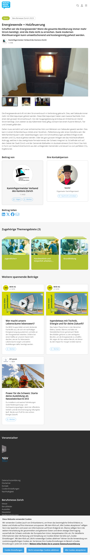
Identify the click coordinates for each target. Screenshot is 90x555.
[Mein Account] (82, 5)
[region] (45, 535)
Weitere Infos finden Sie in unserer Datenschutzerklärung (55, 544)
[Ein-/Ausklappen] (86, 5)
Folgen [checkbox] (18, 199)
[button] (10, 101)
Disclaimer (6, 483)
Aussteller (6, 509)
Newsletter (6, 512)
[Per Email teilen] (17, 214)
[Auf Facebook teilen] (12, 214)
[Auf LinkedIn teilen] (3, 214)
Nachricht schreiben (68, 196)
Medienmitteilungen (10, 515)
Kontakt (5, 486)
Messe (4, 503)
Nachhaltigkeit (8, 491)
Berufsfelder (7, 506)
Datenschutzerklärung (11, 480)
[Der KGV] (5, 459)
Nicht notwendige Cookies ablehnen (43, 550)
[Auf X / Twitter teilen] (8, 214)
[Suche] (77, 5)
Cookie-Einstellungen (10, 488)
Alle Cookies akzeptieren (75, 550)
